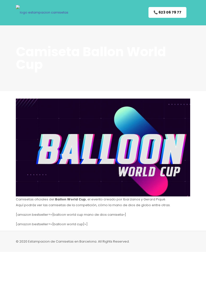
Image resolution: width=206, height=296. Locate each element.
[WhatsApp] (158, 241)
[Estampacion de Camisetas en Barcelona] (42, 12)
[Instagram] (165, 241)
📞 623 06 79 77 (167, 12)
